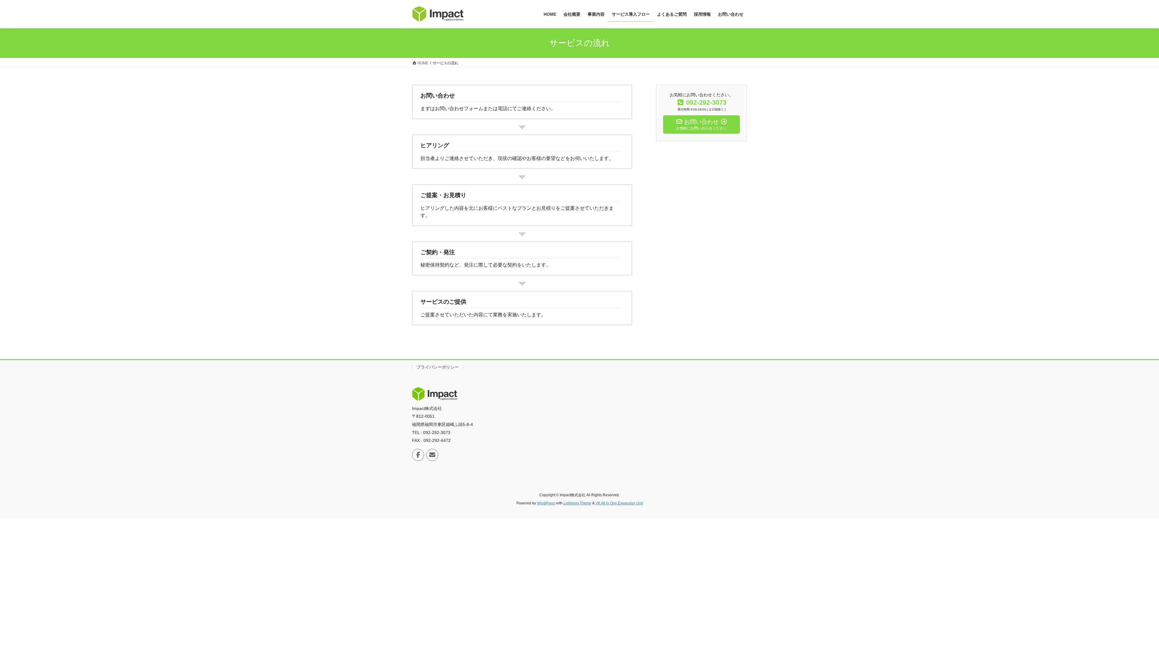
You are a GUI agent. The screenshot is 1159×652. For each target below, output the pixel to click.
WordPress (546, 503)
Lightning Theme (577, 503)
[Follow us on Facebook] (418, 455)
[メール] (432, 455)
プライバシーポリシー (438, 367)
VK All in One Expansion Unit (619, 503)
